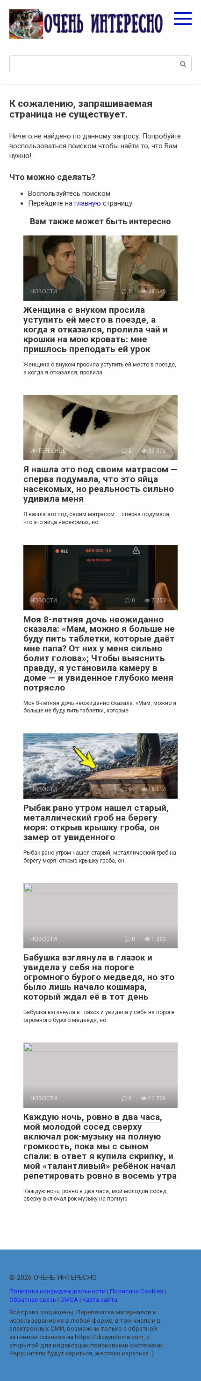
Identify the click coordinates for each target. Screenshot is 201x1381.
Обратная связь (32, 1299)
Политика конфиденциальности (57, 1291)
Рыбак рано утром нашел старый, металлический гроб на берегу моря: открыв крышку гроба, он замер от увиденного (96, 822)
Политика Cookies (136, 1291)
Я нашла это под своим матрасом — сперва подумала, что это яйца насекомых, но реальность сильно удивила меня (100, 484)
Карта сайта (99, 1299)
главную (87, 203)
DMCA (69, 1299)
